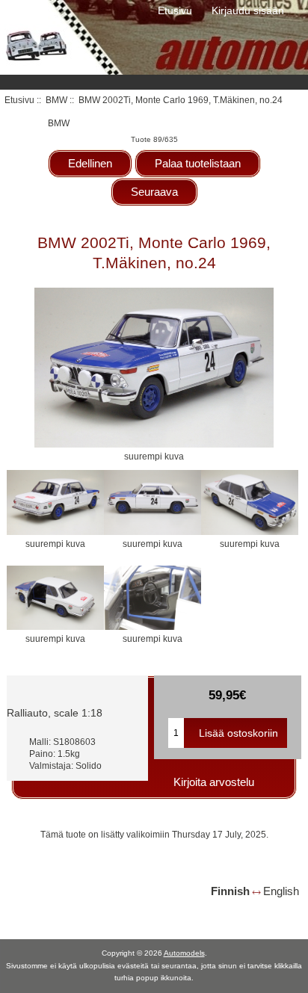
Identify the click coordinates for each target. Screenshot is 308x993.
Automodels (184, 953)
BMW (56, 100)
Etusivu (175, 10)
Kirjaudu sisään (248, 10)
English (281, 891)
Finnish (230, 891)
